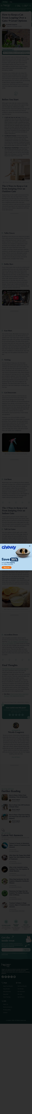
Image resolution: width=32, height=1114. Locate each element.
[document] (16, 557)
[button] (29, 546)
